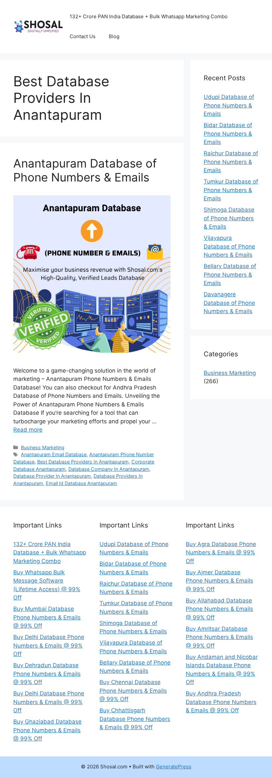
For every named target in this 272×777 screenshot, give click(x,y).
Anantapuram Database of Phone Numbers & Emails (85, 170)
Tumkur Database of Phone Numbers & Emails (231, 190)
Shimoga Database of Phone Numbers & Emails (229, 218)
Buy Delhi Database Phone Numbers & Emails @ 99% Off (48, 645)
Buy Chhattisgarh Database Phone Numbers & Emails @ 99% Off (135, 719)
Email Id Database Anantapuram (81, 483)
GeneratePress (173, 766)
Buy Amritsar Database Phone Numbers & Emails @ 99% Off (219, 637)
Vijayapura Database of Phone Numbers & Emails (229, 246)
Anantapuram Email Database (54, 454)
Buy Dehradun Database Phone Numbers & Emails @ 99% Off (47, 673)
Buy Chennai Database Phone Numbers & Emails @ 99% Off (133, 690)
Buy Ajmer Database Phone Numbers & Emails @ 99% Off (219, 581)
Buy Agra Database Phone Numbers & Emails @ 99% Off (221, 552)
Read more (27, 429)
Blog (114, 36)
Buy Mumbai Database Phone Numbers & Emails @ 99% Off (47, 617)
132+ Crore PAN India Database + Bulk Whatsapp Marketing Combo (49, 552)
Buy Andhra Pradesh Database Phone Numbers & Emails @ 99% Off (221, 702)
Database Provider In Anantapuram (52, 476)
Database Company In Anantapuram (108, 469)
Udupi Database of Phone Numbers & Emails (229, 105)
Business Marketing (42, 447)
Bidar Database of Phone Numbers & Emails (228, 133)
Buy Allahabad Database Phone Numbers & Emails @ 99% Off (219, 609)
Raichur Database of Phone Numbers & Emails (231, 162)
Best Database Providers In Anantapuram (83, 461)
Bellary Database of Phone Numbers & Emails (230, 274)
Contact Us (83, 36)
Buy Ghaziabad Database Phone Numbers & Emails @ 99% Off (47, 730)
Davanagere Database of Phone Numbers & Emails (229, 303)
